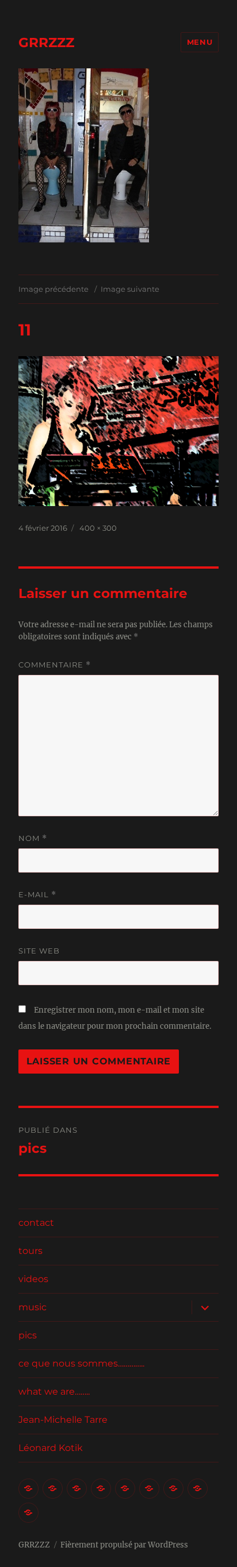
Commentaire (54, 665)
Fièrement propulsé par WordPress (124, 1545)
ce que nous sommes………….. (81, 1363)
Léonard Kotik (50, 1447)
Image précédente (53, 289)
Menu (199, 42)
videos (33, 1278)
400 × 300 (98, 527)
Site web (39, 950)
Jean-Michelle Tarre (63, 1419)
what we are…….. (54, 1391)
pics (27, 1335)
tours (30, 1250)
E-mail (37, 895)
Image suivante (130, 289)
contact (36, 1222)
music (32, 1307)
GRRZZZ (46, 42)
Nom (32, 838)
